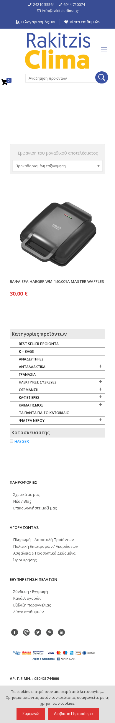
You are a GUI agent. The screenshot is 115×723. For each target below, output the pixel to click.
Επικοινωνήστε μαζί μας (35, 508)
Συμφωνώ (30, 713)
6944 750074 (74, 4)
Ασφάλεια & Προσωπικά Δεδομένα (44, 553)
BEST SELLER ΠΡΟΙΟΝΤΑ (39, 343)
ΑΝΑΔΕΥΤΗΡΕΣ (31, 359)
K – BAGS (26, 351)
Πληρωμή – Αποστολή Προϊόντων (43, 539)
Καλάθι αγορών (27, 598)
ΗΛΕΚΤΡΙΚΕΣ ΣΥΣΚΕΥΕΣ (38, 382)
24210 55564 (44, 4)
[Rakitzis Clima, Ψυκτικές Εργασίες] (57, 51)
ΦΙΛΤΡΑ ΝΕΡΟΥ (32, 420)
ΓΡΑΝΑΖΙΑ (27, 374)
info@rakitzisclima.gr (60, 10)
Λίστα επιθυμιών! (29, 611)
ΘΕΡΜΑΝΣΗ (28, 389)
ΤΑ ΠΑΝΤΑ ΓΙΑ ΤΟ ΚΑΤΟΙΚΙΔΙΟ (44, 412)
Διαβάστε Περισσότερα (73, 713)
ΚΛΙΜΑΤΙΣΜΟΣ (31, 405)
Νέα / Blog (22, 501)
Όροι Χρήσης (25, 560)
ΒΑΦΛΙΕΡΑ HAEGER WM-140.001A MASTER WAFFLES (57, 281)
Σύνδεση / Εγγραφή (30, 591)
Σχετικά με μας (26, 494)
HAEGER (21, 441)
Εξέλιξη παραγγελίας (32, 605)
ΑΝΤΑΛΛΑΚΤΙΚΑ (32, 366)
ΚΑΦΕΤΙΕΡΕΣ (29, 397)
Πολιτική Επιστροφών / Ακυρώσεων (45, 546)
